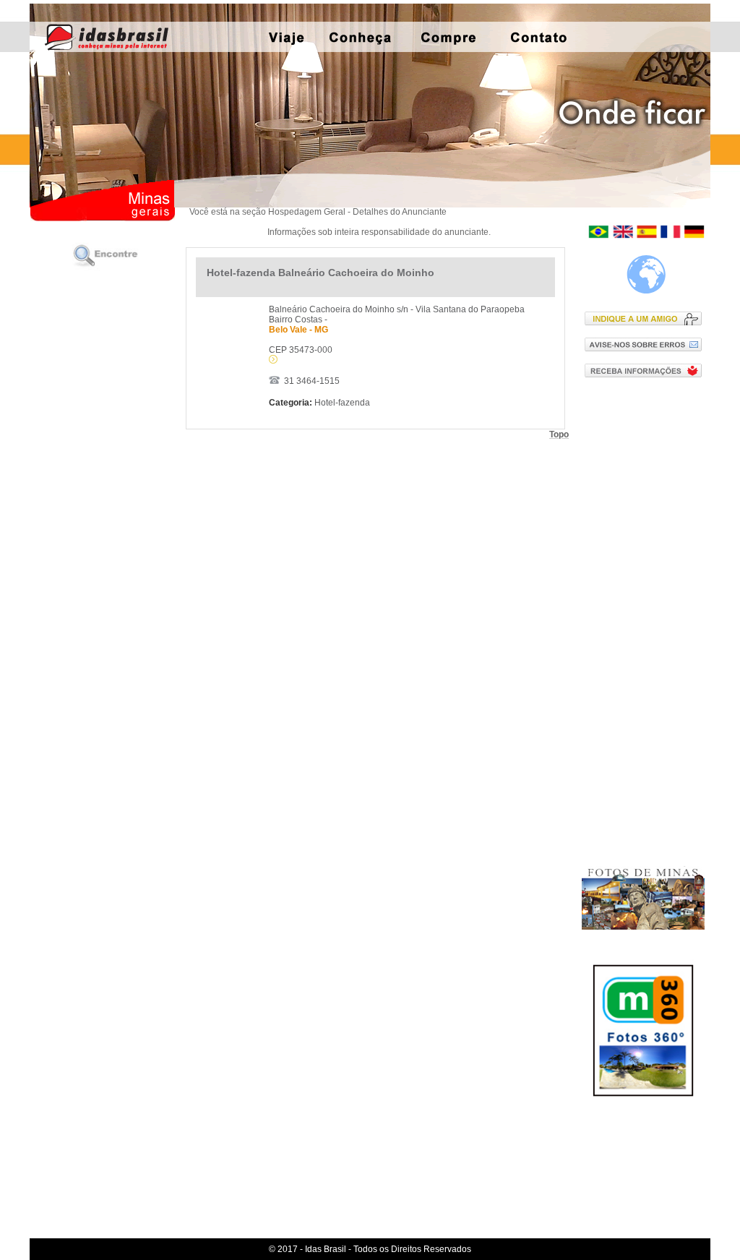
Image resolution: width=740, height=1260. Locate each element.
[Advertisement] (646, 621)
